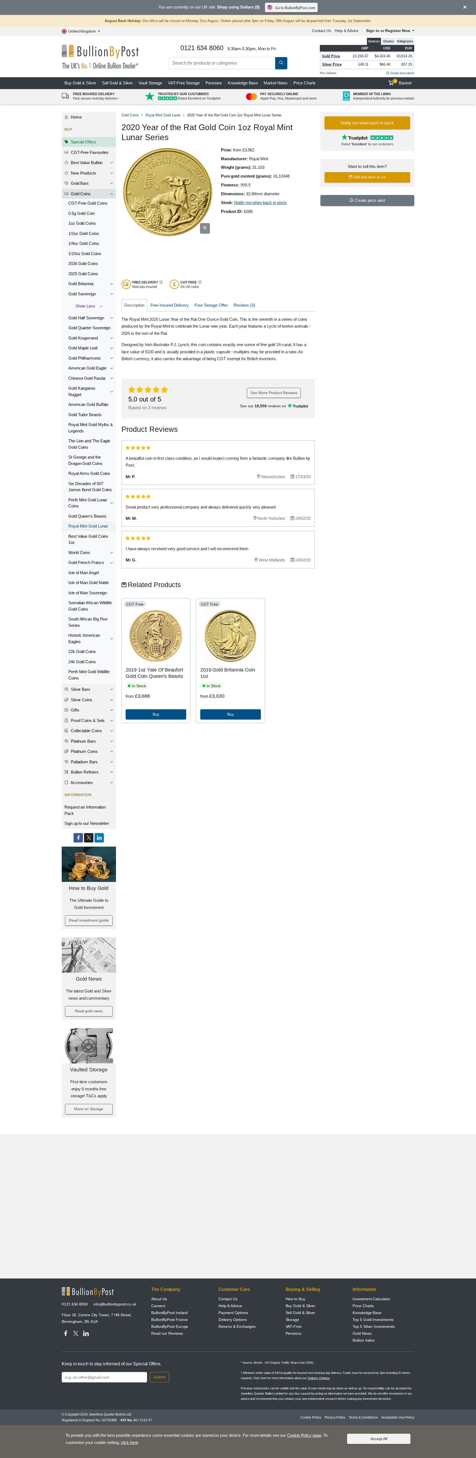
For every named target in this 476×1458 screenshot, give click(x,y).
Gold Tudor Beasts (85, 414)
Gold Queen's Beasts (87, 516)
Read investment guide (89, 920)
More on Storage (88, 1109)
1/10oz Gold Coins (84, 253)
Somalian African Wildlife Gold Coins (90, 605)
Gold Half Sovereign (86, 317)
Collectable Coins (86, 730)
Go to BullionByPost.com (295, 8)
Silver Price (332, 64)
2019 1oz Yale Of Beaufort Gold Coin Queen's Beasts (154, 673)
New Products (83, 173)
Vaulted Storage (89, 1069)
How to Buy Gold (89, 888)
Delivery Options (232, 1319)
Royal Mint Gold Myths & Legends (90, 427)
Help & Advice (346, 30)
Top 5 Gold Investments (373, 1319)
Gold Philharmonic (84, 358)
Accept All (378, 1438)
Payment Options (233, 1312)
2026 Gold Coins (83, 263)
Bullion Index (364, 1340)
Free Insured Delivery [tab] (169, 305)
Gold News (89, 979)
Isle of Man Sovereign (87, 592)
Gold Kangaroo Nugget (81, 391)
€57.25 (406, 64)
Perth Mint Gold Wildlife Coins (89, 674)
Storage (292, 1319)
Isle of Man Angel (83, 572)
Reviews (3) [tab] (244, 305)
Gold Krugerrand (83, 338)
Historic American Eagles (84, 638)
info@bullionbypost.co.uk (114, 1304)
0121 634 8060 (75, 1304)
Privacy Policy (334, 1417)
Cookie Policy (311, 1417)
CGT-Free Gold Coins (87, 203)
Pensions (213, 83)
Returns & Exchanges (237, 1326)
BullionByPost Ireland (169, 1312)
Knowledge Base (243, 83)
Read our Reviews (167, 1333)
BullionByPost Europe (169, 1326)
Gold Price (331, 56)
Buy (80, 83)
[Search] (281, 63)
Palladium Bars (84, 761)
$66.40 (385, 64)
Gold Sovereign (82, 293)
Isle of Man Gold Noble (88, 582)
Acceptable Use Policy (397, 1417)
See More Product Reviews (273, 392)
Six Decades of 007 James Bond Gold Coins (90, 486)
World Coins (79, 552)
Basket (403, 82)
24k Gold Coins (82, 661)
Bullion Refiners (84, 772)
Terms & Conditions (363, 1417)
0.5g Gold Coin (81, 213)
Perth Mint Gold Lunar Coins (87, 503)
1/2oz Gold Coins (83, 233)
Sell (117, 83)
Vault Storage (150, 83)
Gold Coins (80, 193)
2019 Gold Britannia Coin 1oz (227, 673)
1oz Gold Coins (82, 223)
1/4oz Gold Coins (83, 243)
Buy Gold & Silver (301, 1306)
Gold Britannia (80, 283)
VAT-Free (184, 83)
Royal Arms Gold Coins (89, 473)
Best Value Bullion (86, 162)
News (276, 83)
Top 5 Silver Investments (374, 1326)
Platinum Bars (83, 741)
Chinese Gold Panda (86, 378)
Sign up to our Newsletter (86, 823)
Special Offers (83, 142)
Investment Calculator (371, 1299)
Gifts (74, 710)
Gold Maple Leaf (83, 348)
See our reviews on (263, 406)
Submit (159, 1377)
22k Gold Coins (82, 651)
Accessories (81, 782)
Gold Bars (79, 183)
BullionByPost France (169, 1319)
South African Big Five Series (87, 622)
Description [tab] (134, 305)
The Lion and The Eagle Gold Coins (89, 444)
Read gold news (89, 1011)
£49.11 (363, 64)
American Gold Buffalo (88, 404)
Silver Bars (80, 689)
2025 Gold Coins (83, 273)
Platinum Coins (84, 751)
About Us (159, 1299)
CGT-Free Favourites (89, 152)
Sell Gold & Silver (300, 1312)
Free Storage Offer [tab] (211, 305)
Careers (158, 1306)
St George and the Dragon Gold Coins (85, 460)
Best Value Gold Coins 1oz (88, 539)
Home (76, 117)
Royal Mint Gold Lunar (88, 526)
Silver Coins (81, 699)
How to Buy (295, 1299)
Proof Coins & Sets (87, 720)
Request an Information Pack (85, 810)
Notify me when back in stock (260, 202)
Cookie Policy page (304, 1435)
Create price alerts (401, 73)
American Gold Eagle (87, 368)
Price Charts (304, 83)
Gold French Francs (86, 562)
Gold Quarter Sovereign (89, 327)
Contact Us (321, 30)
